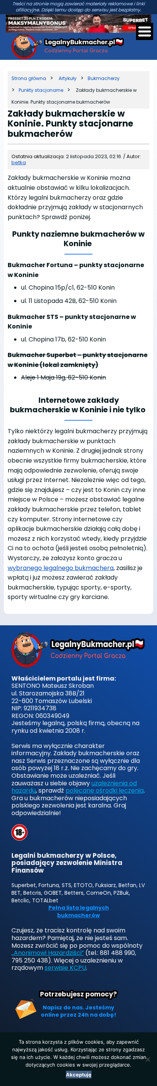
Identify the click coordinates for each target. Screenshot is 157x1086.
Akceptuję (78, 1075)
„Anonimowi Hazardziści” (47, 952)
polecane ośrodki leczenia (105, 790)
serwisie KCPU (65, 967)
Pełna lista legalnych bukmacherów (78, 911)
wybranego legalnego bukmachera (61, 568)
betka (18, 162)
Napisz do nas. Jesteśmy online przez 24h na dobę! (78, 1011)
